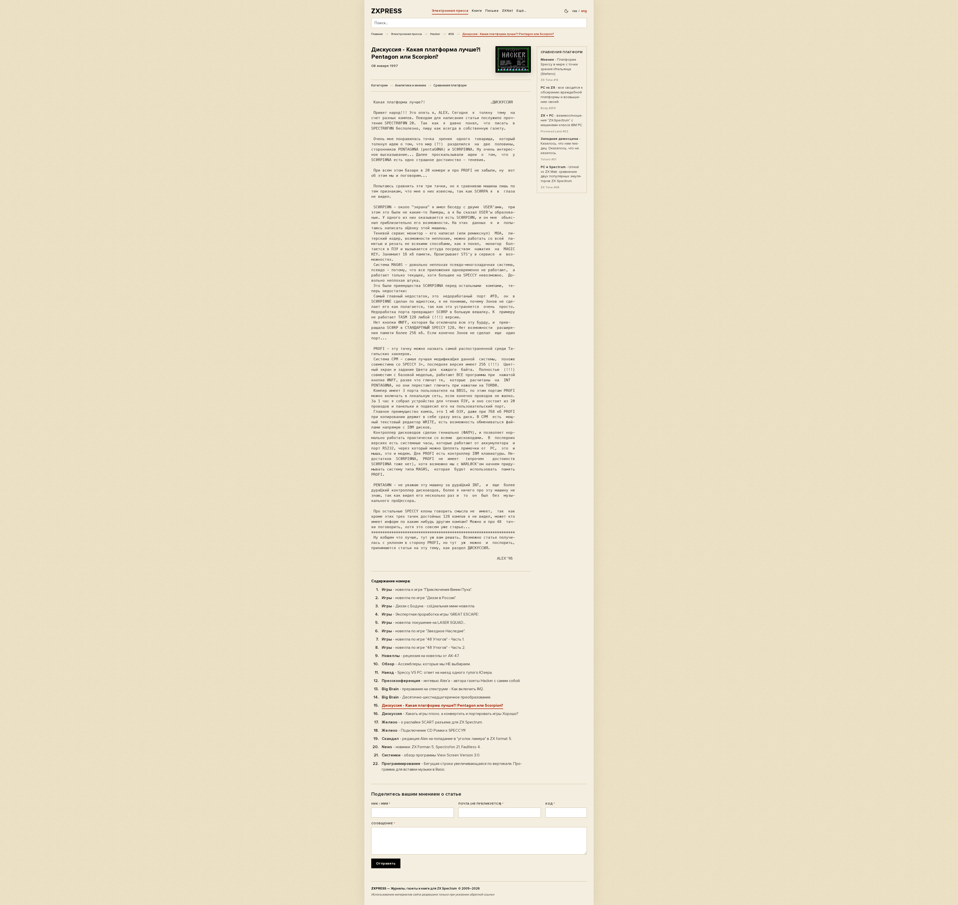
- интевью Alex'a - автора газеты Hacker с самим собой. (451, 680)
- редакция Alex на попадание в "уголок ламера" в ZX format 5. (447, 738)
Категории (379, 85)
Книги (477, 10)
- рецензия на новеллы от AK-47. (420, 655)
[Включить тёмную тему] (566, 10)
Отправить (386, 863)
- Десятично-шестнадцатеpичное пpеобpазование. (436, 697)
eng (584, 11)
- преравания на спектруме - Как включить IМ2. (433, 688)
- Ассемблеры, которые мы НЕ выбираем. (426, 664)
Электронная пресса (450, 10)
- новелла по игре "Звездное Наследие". (423, 631)
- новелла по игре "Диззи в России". (419, 597)
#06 (451, 34)
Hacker (435, 34)
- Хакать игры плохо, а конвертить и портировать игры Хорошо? (450, 713)
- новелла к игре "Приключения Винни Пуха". (427, 589)
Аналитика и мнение (410, 85)
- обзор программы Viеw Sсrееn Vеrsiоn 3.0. (431, 755)
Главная (377, 34)
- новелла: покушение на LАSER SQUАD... (424, 622)
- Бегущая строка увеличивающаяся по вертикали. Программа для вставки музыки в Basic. (452, 766)
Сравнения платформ (450, 85)
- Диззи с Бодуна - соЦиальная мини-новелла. (428, 606)
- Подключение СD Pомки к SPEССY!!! (424, 730)
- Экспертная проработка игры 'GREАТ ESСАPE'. (430, 614)
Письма (491, 10)
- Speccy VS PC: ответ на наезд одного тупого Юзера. (437, 672)
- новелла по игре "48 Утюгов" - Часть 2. (423, 647)
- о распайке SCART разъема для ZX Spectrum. (432, 722)
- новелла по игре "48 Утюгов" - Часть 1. (423, 639)
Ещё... (521, 10)
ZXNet (507, 10)
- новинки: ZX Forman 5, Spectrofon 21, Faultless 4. (431, 746)
